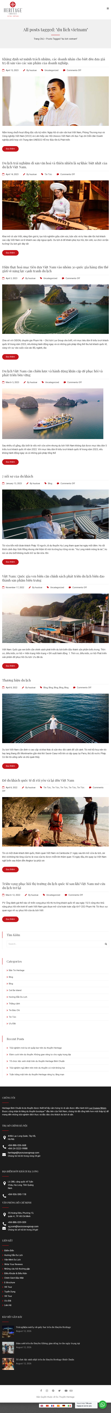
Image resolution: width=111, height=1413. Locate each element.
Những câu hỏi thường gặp (17, 1268)
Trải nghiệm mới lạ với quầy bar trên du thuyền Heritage (35, 1048)
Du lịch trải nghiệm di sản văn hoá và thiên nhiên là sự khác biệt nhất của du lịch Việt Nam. (54, 165)
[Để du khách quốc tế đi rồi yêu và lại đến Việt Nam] (55, 845)
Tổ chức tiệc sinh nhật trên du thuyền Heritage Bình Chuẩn (37, 1061)
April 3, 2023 (11, 278)
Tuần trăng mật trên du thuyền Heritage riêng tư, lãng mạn (36, 1074)
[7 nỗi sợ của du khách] (55, 538)
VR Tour (8, 1287)
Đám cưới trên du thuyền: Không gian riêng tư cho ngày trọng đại (40, 1054)
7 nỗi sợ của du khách (17, 476)
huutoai (33, 70)
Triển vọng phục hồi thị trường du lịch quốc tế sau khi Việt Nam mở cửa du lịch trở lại (53, 885)
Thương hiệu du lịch (16, 680)
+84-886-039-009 (17, 1222)
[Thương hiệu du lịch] (55, 742)
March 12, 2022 (13, 895)
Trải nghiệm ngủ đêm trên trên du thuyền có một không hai (37, 1068)
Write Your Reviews (13, 1264)
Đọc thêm (10, 149)
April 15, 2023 (12, 70)
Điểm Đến (9, 1250)
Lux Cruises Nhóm (97, 1108)
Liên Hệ (7, 1305)
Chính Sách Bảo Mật (14, 1278)
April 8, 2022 (11, 687)
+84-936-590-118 (17, 1194)
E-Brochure (9, 1282)
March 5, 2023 (12, 382)
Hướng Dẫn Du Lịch (18, 997)
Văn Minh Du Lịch (12, 1259)
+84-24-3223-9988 (17, 1148)
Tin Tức (48, 174)
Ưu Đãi (12, 1023)
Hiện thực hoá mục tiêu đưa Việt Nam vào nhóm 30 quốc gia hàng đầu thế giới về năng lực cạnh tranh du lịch (55, 269)
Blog (50, 483)
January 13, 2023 (14, 483)
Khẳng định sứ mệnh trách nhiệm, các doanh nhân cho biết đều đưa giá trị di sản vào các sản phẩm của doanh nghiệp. (53, 61)
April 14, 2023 (12, 174)
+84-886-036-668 (17, 1145)
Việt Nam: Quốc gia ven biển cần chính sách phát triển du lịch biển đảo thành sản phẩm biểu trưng (53, 578)
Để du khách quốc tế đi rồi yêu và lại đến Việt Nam (38, 780)
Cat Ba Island (15, 990)
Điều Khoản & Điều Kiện (15, 1273)
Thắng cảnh (14, 1003)
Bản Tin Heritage (16, 970)
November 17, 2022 (15, 587)
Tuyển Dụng (9, 1291)
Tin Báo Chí (14, 1010)
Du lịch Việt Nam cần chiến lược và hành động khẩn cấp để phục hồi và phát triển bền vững (52, 373)
